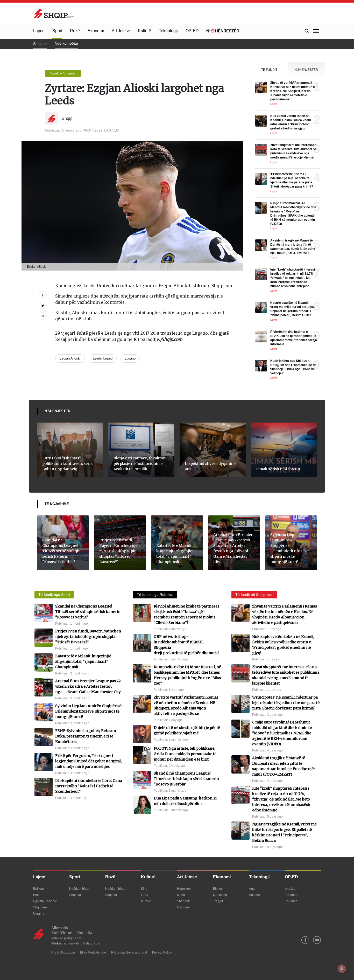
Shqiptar (40, 44)
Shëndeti (183, 901)
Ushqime (183, 907)
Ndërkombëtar (66, 43)
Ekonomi (96, 31)
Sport (57, 31)
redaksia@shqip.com (66, 938)
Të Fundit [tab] (269, 70)
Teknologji (168, 31)
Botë (36, 895)
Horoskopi (184, 889)
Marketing (220, 895)
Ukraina (38, 913)
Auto (252, 889)
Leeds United (102, 358)
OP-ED (192, 31)
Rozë (75, 31)
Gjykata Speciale (45, 901)
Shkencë (255, 895)
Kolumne (291, 901)
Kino (144, 889)
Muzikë (146, 901)
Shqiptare (40, 907)
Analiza (290, 889)
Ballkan (38, 889)
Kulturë (144, 31)
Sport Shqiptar (63, 73)
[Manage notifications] (342, 968)
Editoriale (291, 895)
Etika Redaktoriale (93, 952)
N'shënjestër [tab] (306, 70)
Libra (144, 895)
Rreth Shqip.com (63, 952)
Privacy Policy (162, 952)
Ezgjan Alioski (70, 358)
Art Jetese (121, 31)
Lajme (39, 31)
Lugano (130, 358)
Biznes (218, 889)
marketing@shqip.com (84, 943)
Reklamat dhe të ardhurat (129, 952)
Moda (181, 895)
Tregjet (218, 901)
